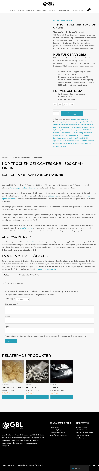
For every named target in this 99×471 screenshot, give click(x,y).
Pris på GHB (81, 138)
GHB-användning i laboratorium (82, 133)
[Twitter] (98, 465)
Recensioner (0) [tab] (37, 157)
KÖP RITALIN (30, 10)
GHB (54, 21)
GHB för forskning (65, 133)
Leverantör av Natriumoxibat (79, 127)
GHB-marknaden (84, 135)
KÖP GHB (21, 10)
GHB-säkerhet (89, 141)
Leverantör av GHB (63, 127)
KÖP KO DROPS (41, 10)
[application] (69, 10)
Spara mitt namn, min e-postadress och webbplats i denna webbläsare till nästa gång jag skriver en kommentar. (46, 336)
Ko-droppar (61, 21)
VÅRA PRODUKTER (63, 10)
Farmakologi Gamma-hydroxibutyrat (65, 138)
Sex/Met (69, 21)
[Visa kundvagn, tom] (88, 10)
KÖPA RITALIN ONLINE (83, 435)
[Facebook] (94, 465)
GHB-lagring (80, 143)
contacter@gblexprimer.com (58, 430)
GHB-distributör (58, 124)
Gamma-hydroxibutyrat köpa (72, 130)
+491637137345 (54, 427)
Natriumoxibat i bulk (69, 143)
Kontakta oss (80, 438)
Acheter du (22, 188)
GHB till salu (90, 130)
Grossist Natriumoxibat (60, 135)
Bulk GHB (56, 133)
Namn (7, 317)
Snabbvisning (11, 397)
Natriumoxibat (58, 143)
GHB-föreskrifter (67, 141)
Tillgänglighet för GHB (86, 122)
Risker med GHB (78, 141)
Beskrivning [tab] (6, 157)
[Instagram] (89, 465)
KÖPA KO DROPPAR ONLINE (84, 432)
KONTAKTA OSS (78, 10)
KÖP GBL (13, 10)
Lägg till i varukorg (72, 113)
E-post (8, 327)
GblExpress (53, 196)
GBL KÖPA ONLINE (81, 427)
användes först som (32, 242)
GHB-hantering (73, 135)
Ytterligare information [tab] (21, 157)
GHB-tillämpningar (72, 122)
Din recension (11, 304)
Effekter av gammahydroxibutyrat (75, 124)
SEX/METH (52, 10)
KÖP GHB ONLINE (81, 430)
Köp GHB (62, 122)
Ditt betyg (10, 298)
